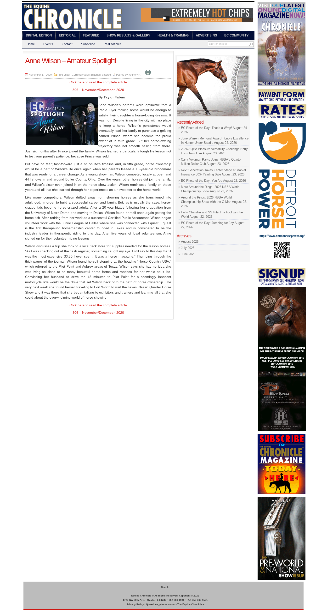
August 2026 (189, 241)
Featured (91, 35)
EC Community (236, 35)
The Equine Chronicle (190, 604)
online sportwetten (203, 53)
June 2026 (188, 254)
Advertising (206, 35)
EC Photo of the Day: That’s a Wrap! (206, 128)
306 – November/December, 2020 (98, 90)
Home (31, 44)
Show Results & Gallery (128, 35)
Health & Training (173, 35)
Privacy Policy (135, 604)
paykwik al (182, 53)
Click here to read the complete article (98, 82)
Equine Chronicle (141, 595)
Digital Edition (39, 35)
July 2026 (187, 248)
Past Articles (112, 44)
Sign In (165, 587)
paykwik (27, 612)
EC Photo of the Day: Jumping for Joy (207, 223)
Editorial (67, 35)
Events (48, 44)
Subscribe (88, 44)
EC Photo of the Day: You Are (201, 180)
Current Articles (81, 74)
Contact (67, 44)
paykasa (223, 53)
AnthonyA (134, 74)
